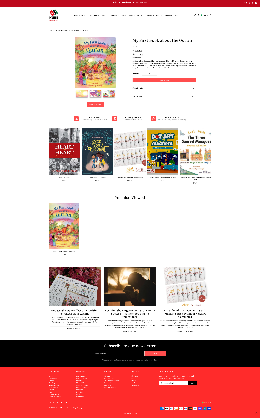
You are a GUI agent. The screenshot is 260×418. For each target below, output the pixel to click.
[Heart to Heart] (64, 151)
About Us (52, 376)
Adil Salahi (107, 376)
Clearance (80, 397)
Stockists (52, 381)
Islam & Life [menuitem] (78, 15)
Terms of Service (55, 397)
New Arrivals (80, 376)
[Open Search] (195, 15)
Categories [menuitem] (148, 15)
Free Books (80, 392)
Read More (78, 324)
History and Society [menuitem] (109, 15)
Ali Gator (135, 376)
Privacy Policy (54, 394)
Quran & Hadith (82, 385)
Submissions (53, 387)
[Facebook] (244, 3)
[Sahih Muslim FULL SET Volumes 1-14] (130, 151)
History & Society (82, 387)
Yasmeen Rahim (110, 387)
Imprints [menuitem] (168, 15)
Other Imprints (137, 385)
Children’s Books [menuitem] (127, 15)
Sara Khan (138, 51)
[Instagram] (246, 3)
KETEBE (134, 381)
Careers (52, 390)
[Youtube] (256, 3)
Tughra (134, 383)
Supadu (134, 414)
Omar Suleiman (110, 383)
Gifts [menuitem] (138, 15)
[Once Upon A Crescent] (97, 151)
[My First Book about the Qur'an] (64, 226)
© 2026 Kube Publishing (57, 408)
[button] (164, 88)
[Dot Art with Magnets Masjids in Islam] (162, 151)
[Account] (199, 15)
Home (52, 30)
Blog (50, 392)
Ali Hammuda (109, 378)
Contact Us (53, 378)
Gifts (78, 394)
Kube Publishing (61, 30)
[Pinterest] (252, 3)
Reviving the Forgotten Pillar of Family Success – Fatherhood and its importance (130, 313)
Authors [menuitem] (159, 15)
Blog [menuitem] (177, 15)
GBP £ (206, 15)
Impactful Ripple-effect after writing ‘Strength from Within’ (74, 312)
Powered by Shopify (74, 408)
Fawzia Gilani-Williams (112, 381)
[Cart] (210, 15)
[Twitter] (250, 3)
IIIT (132, 378)
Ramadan (79, 381)
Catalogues (53, 383)
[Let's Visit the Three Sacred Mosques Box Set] (195, 151)
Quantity (137, 73)
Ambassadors (54, 385)
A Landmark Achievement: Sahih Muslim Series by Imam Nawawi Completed (185, 313)
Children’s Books (82, 378)
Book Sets (79, 390)
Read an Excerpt (95, 104)
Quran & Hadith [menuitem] (93, 15)
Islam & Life (80, 383)
